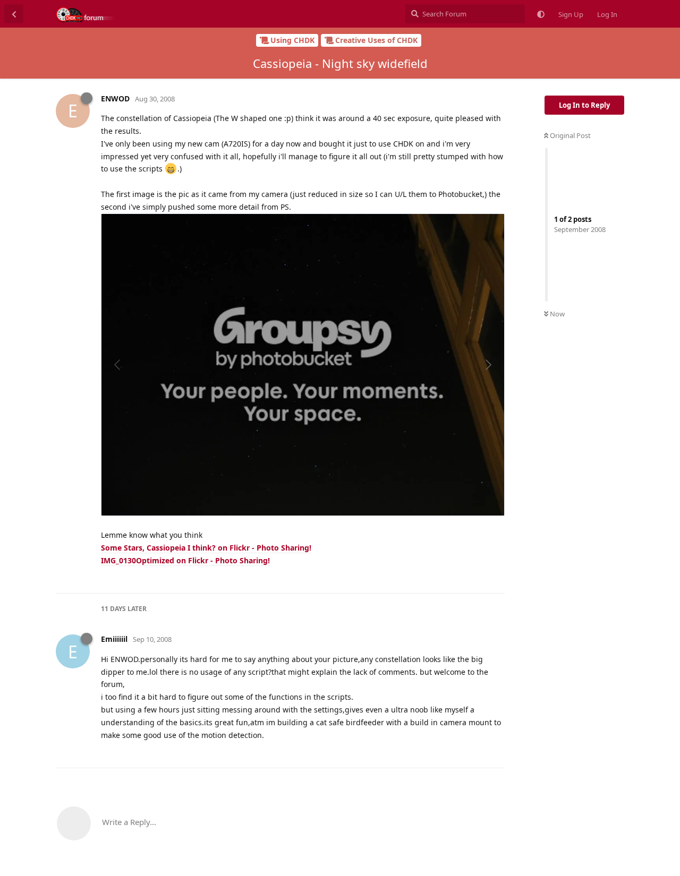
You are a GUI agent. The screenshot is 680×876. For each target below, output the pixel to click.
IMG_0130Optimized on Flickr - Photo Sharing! (185, 560)
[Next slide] (488, 365)
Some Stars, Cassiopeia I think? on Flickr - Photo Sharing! (206, 548)
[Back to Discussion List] (13, 13)
